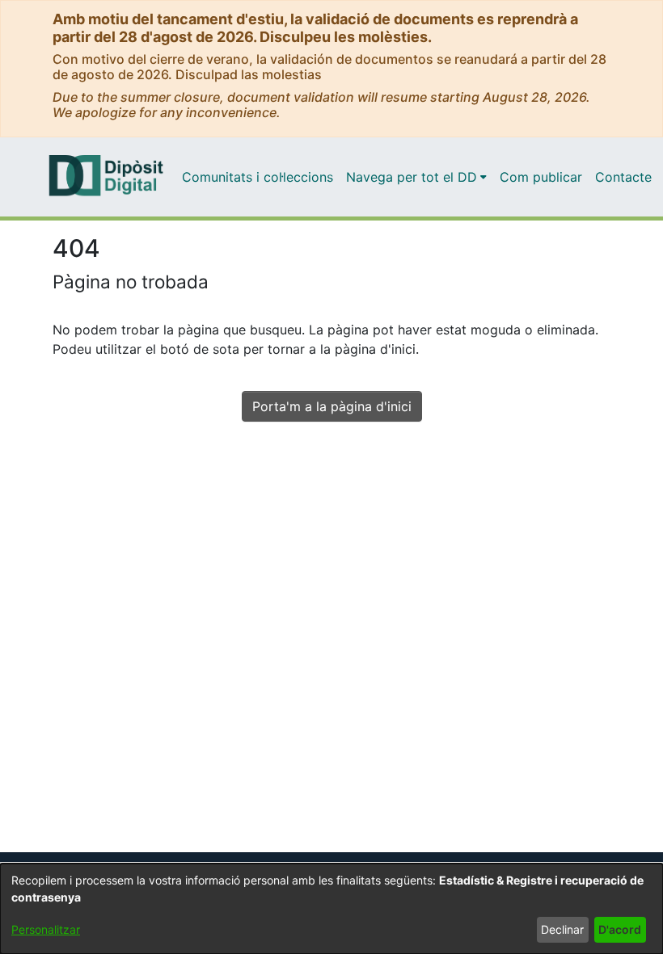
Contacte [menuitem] (623, 177)
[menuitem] (416, 177)
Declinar (562, 929)
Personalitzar (45, 929)
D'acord (619, 929)
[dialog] (331, 909)
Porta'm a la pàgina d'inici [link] (332, 406)
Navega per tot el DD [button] (411, 177)
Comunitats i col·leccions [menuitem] (257, 177)
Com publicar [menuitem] (541, 177)
